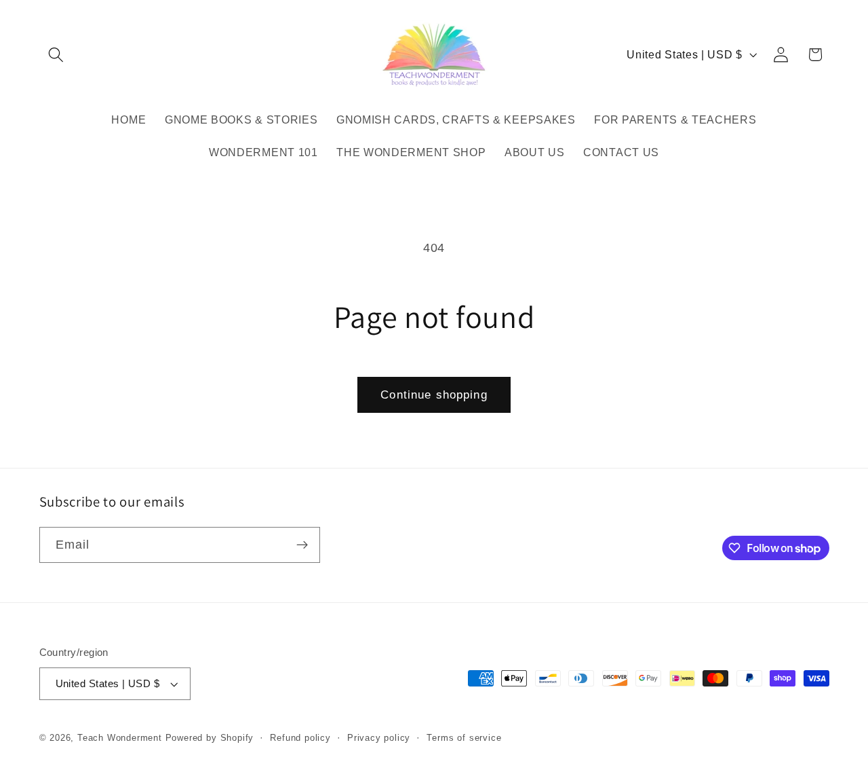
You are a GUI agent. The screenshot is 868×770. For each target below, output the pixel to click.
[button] (56, 54)
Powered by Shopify (209, 738)
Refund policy (300, 738)
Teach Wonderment (119, 738)
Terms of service (464, 738)
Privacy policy (378, 738)
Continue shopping (434, 394)
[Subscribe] (302, 545)
